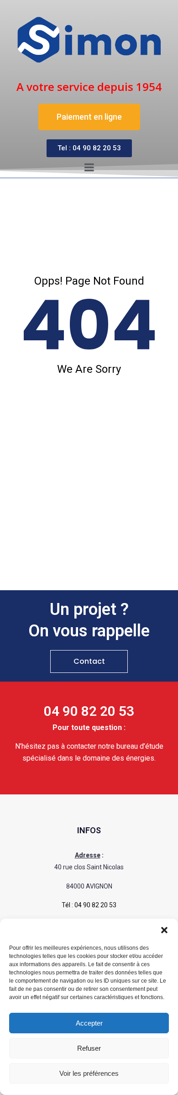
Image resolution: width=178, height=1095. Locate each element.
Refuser (89, 1048)
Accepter (89, 1023)
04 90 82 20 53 (95, 905)
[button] (164, 930)
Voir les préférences (89, 1073)
